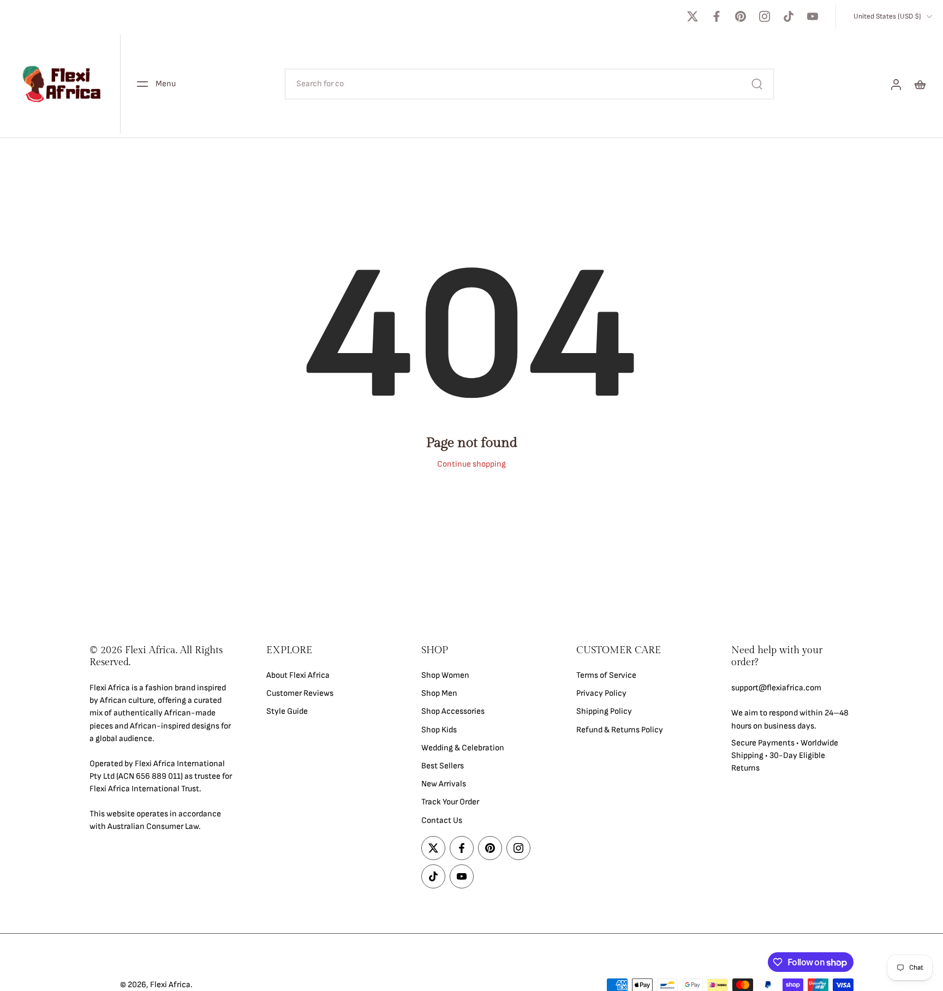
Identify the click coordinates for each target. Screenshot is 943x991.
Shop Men (439, 693)
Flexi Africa (170, 985)
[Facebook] (717, 16)
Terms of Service (606, 675)
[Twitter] (693, 16)
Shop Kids (439, 729)
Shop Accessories (453, 711)
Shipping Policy (604, 711)
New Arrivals (443, 784)
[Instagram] (765, 16)
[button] (161, 656)
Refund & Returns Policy (619, 729)
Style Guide (287, 711)
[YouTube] (813, 16)
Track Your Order (450, 802)
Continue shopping (471, 464)
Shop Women (445, 675)
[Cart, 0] (920, 84)
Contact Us (441, 820)
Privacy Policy (601, 693)
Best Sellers (442, 766)
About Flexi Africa (298, 675)
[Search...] (757, 84)
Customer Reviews (299, 693)
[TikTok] (789, 16)
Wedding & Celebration (462, 747)
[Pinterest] (741, 16)
